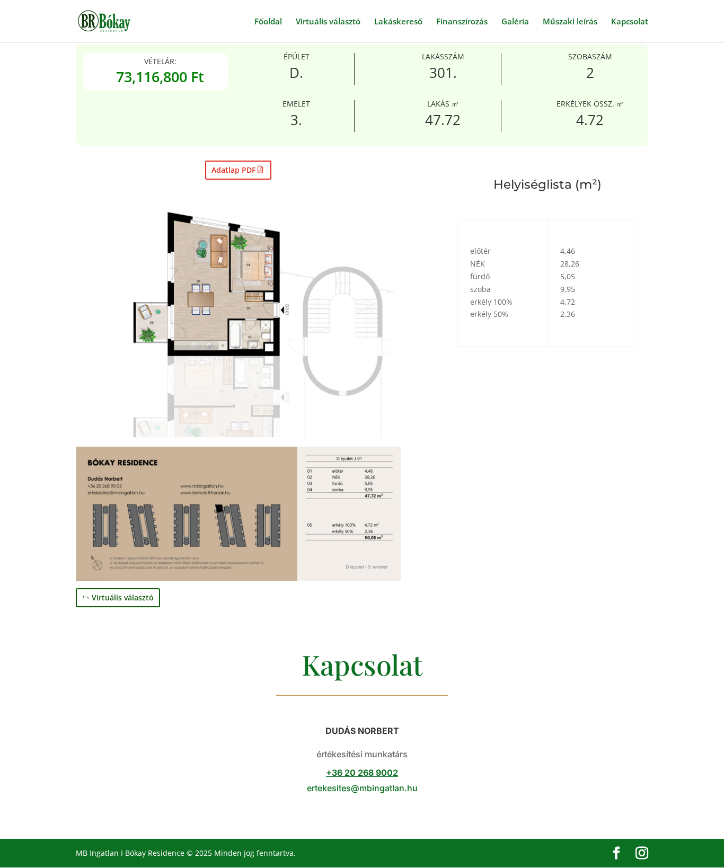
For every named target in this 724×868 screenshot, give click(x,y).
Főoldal (268, 21)
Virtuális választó (328, 21)
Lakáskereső (398, 21)
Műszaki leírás (570, 21)
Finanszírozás (462, 21)
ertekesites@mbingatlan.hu (362, 788)
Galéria (515, 21)
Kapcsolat (629, 21)
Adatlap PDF (233, 170)
